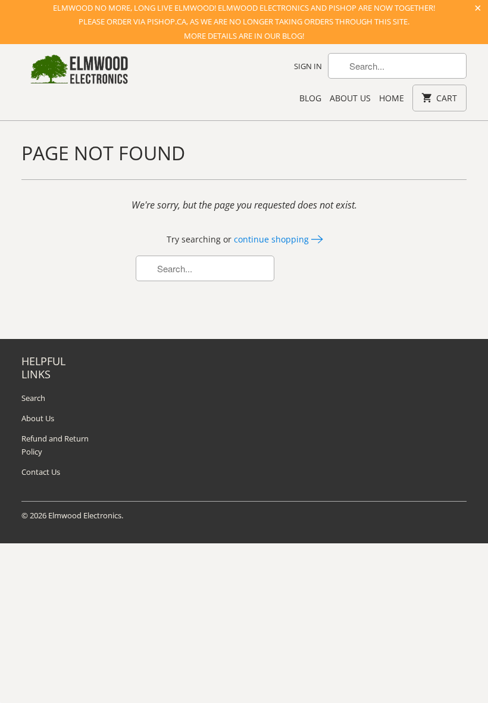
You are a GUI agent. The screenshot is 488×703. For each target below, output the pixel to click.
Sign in (308, 66)
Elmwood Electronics (84, 515)
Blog (310, 98)
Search (33, 398)
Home (391, 98)
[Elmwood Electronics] (78, 72)
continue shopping (272, 239)
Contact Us (40, 471)
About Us (350, 98)
